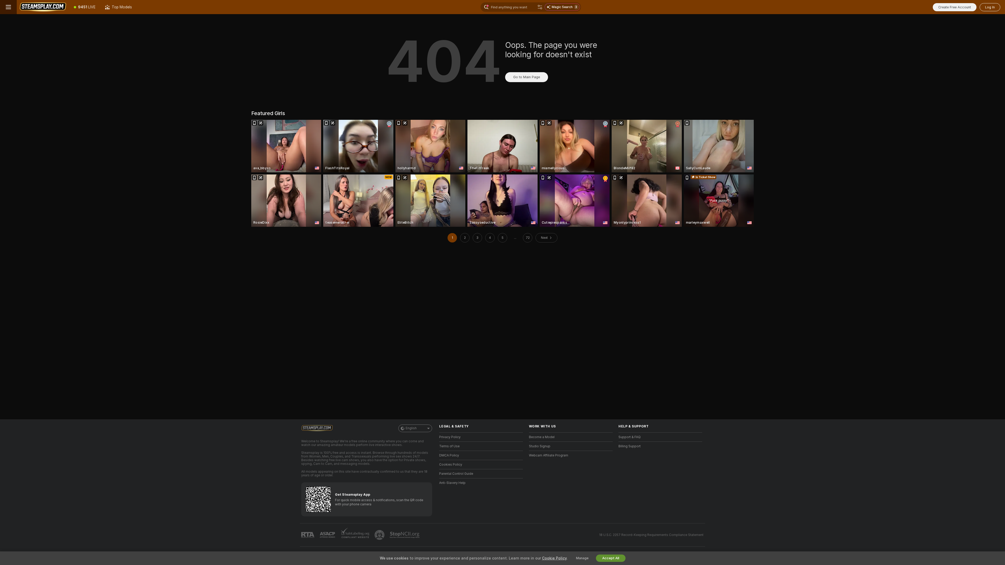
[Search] (540, 7)
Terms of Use (449, 446)
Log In (990, 7)
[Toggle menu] (8, 7)
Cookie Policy (554, 558)
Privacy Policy (450, 437)
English (411, 428)
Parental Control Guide (456, 474)
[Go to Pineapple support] (380, 535)
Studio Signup (539, 446)
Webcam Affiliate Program (548, 455)
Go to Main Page (526, 77)
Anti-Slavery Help (452, 483)
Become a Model (542, 437)
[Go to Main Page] (43, 7)
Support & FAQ (629, 437)
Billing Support (629, 446)
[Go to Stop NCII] (405, 535)
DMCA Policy (449, 455)
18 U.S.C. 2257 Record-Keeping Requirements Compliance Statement (651, 535)
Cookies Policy (450, 464)
